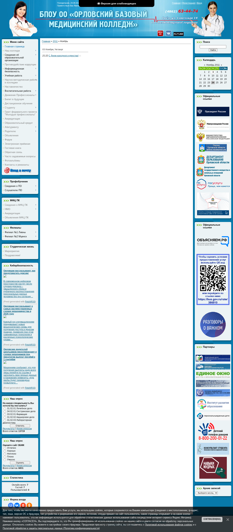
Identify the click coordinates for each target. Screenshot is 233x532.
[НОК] (213, 304)
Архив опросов (24, 428)
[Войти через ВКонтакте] (17, 505)
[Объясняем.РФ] (213, 246)
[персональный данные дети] (213, 419)
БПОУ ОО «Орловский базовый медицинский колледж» (93, 17)
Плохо (10, 456)
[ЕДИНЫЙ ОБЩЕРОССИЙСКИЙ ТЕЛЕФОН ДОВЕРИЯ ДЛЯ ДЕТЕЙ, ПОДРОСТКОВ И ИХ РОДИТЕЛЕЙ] (213, 440)
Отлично (11, 448)
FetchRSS (30, 301)
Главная (176, 3)
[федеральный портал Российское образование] (213, 386)
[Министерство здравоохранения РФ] (213, 141)
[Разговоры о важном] (213, 336)
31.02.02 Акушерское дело (20, 417)
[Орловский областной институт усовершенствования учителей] (213, 409)
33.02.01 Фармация (17, 414)
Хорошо (11, 451)
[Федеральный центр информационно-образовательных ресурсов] (213, 361)
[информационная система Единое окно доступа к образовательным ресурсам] (213, 377)
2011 (55, 41)
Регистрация (188, 3)
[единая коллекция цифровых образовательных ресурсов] (213, 369)
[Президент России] (213, 115)
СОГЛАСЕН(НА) (212, 519)
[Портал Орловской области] (213, 151)
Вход (199, 3)
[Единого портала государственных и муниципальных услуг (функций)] (213, 189)
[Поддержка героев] (213, 214)
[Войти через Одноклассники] (29, 505)
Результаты (9, 428)
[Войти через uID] (10, 505)
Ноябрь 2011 (213, 65)
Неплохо (11, 453)
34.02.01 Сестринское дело (21, 411)
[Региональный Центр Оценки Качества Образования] (213, 395)
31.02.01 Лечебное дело (19, 408)
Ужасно (11, 459)
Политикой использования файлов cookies (168, 524)
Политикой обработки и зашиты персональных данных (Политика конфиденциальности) (51, 528)
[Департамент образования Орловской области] (213, 163)
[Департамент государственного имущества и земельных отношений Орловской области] (213, 175)
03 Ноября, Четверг (52, 49)
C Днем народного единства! (63, 55)
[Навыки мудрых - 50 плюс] (213, 478)
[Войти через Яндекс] (23, 505)
